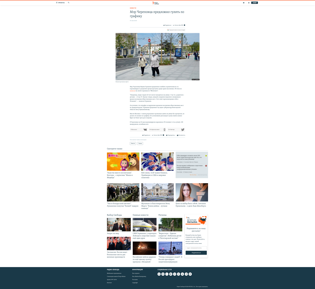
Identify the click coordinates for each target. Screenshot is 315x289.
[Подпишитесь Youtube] (170, 274)
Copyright (135, 282)
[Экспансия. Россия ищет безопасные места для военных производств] (119, 243)
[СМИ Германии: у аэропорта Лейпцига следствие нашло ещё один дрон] (145, 224)
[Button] (167, 25)
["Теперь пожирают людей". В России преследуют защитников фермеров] (170, 248)
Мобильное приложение (114, 273)
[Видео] (243, 3)
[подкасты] (248, 3)
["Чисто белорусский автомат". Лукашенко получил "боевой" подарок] (123, 192)
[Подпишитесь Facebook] (162, 274)
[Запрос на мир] (119, 224)
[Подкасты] (186, 274)
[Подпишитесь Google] (159, 274)
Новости (133, 8)
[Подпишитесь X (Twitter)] (166, 274)
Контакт (109, 282)
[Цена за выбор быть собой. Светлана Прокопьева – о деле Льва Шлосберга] (192, 192)
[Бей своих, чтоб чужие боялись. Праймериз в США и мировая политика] (157, 162)
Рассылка (135, 279)
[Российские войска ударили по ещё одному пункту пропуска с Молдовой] (145, 248)
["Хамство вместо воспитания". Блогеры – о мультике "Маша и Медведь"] (123, 162)
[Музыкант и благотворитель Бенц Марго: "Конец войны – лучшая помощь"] (157, 192)
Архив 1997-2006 (112, 279)
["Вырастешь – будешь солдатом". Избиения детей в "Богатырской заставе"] (170, 224)
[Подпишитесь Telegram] (174, 274)
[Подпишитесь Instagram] (178, 274)
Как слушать (135, 273)
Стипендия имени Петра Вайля (116, 276)
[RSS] (182, 274)
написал (132, 91)
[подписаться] (190, 274)
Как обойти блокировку (139, 276)
